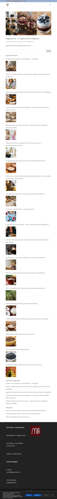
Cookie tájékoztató (13, 454)
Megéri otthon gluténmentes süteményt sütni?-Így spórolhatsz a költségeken (28, 92)
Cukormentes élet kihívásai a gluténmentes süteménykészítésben (25, 410)
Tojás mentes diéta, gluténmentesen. (26, 41)
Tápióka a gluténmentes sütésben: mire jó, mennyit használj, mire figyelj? (27, 319)
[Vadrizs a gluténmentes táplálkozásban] (11, 356)
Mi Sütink (11, 41)
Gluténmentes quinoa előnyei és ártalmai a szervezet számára (24, 365)
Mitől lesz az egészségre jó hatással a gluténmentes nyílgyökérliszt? (25, 273)
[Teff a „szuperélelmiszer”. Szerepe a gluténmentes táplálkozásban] (11, 295)
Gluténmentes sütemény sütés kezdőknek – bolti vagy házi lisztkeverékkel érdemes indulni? (27, 108)
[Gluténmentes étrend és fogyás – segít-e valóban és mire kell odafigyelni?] (11, 231)
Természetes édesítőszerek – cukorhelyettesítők (20, 209)
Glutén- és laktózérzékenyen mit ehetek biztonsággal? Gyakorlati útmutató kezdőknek (28, 75)
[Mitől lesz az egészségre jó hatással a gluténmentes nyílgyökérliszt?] (11, 280)
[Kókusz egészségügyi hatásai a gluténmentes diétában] (11, 310)
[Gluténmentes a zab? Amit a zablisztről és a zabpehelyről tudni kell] (11, 265)
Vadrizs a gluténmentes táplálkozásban (17, 349)
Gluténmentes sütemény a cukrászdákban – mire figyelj (22, 59)
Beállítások (15, 496)
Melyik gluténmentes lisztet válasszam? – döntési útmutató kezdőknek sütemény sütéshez (26, 126)
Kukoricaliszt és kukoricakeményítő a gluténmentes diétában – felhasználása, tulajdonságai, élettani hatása (28, 177)
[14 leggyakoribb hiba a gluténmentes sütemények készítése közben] (11, 168)
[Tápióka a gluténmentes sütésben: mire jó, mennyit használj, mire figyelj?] (11, 326)
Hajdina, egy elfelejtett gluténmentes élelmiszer (20, 334)
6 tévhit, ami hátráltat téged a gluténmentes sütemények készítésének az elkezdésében (27, 241)
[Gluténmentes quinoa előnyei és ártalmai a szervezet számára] (11, 372)
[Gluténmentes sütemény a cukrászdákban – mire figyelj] (11, 66)
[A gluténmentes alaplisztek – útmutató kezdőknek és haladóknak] (11, 201)
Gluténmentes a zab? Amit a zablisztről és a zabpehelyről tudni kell (25, 257)
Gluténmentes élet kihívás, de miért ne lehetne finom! (21, 414)
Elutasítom (37, 495)
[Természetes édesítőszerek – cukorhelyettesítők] (11, 216)
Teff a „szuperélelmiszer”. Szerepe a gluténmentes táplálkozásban (25, 288)
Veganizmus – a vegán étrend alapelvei (22, 38)
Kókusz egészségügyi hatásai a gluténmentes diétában (22, 303)
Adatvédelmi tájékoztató (16, 435)
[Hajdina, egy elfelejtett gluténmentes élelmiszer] (11, 341)
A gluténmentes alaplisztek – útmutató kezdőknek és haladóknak (25, 194)
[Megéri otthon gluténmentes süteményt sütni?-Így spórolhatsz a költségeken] (11, 99)
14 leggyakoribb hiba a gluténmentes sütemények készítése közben (25, 161)
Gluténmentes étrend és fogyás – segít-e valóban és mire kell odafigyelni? (27, 224)
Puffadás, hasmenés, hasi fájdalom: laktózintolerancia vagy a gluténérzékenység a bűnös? (23, 144)
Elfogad (28, 495)
